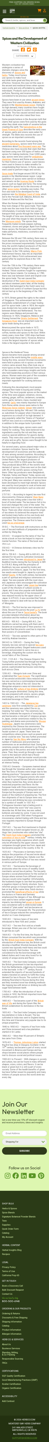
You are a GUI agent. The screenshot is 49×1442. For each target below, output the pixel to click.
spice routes (13, 189)
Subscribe (24, 1151)
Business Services (11, 1348)
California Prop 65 (10, 1275)
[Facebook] (23, 51)
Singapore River (9, 321)
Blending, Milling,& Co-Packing (10, 1353)
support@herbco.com (24, 1438)
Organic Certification (11, 1388)
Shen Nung (38, 497)
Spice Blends (8, 1212)
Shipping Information (12, 1321)
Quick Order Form (10, 1229)
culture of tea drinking (28, 689)
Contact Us (7, 1294)
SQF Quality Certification (13, 1376)
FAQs (4, 1363)
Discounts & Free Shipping (14, 1317)
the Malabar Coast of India (27, 194)
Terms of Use (8, 1271)
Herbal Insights (9, 28)
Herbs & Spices (9, 1208)
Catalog (5, 1233)
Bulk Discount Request (13, 1290)
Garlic (13, 402)
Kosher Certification (11, 1384)
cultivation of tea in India (13, 837)
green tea (33, 585)
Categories (22, 56)
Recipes (6, 1254)
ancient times (38, 100)
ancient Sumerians (10, 144)
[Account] (44, 11)
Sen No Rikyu (19, 739)
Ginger (29, 408)
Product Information (11, 1330)
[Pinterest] (35, 51)
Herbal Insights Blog (12, 1250)
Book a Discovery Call (12, 1286)
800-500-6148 (24, 17)
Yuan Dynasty (23, 676)
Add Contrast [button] (8, 1401)
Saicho (12, 575)
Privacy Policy (9, 1267)
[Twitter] (29, 51)
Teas (4, 1220)
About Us (6, 1344)
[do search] (45, 20)
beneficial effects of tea (26, 892)
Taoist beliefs (30, 612)
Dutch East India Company (31, 281)
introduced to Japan (33, 559)
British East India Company (21, 940)
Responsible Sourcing (12, 1358)
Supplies (6, 1225)
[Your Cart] (39, 11)
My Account (7, 1237)
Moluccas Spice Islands (13, 408)
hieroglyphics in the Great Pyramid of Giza (22, 128)
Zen (36, 705)
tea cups (40, 645)
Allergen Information (11, 1334)
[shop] (4, 11)
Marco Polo (36, 251)
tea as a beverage (15, 523)
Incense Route (27, 181)
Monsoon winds (13, 221)
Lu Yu (37, 610)
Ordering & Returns (11, 1313)
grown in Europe (33, 902)
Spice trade (7, 173)
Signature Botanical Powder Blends (19, 1216)
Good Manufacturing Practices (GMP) (19, 1380)
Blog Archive (24, 28)
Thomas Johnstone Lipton (25, 1042)
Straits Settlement (29, 318)
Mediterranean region (25, 105)
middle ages (37, 357)
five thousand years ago (29, 146)
